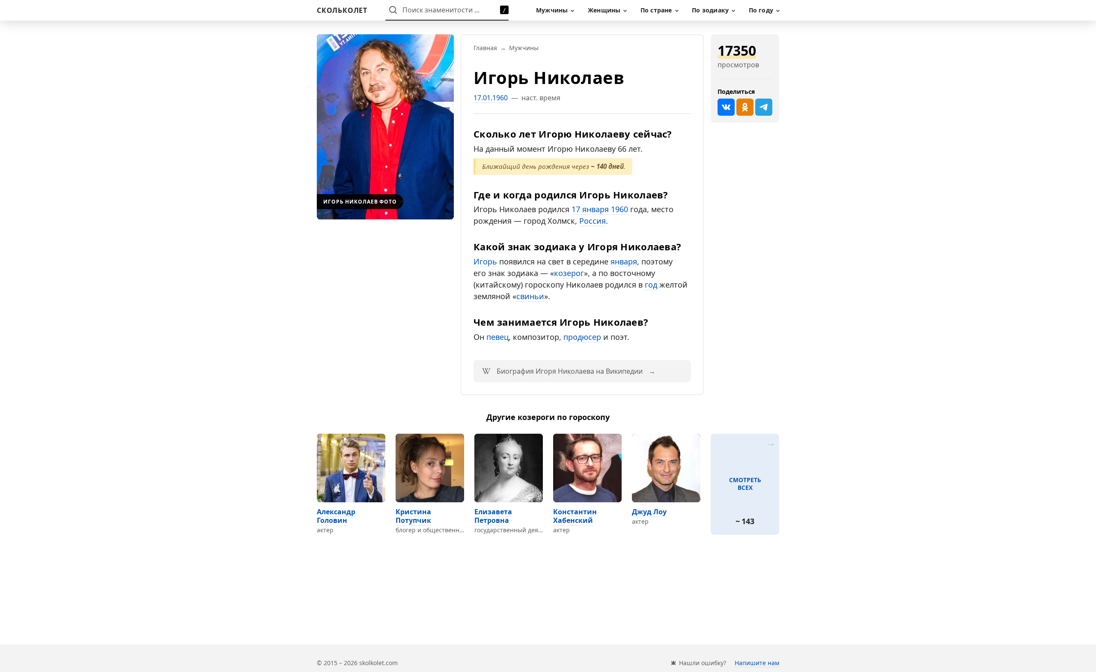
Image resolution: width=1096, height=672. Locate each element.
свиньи (530, 296)
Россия (592, 221)
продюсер (582, 337)
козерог (569, 273)
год (651, 284)
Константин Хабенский (575, 516)
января (624, 261)
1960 (619, 209)
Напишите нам (757, 663)
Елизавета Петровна (493, 516)
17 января (590, 209)
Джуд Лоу (649, 511)
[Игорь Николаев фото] (385, 126)
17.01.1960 (491, 97)
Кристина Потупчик (413, 516)
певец (497, 337)
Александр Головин (336, 516)
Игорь (485, 261)
